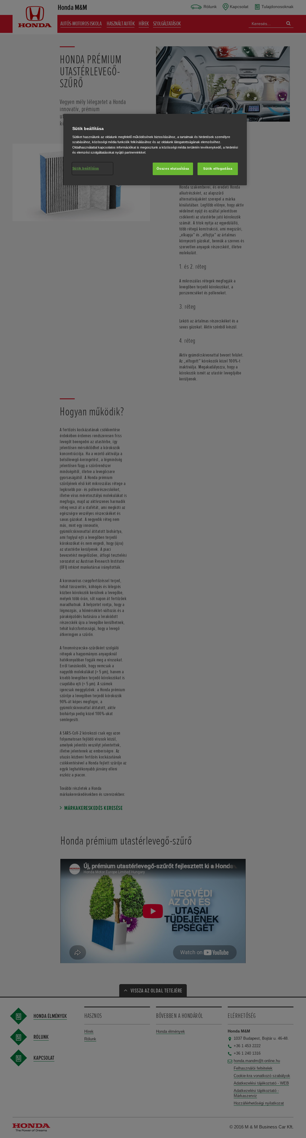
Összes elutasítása (173, 168)
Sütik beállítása (85, 168)
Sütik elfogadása (217, 168)
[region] (155, 149)
